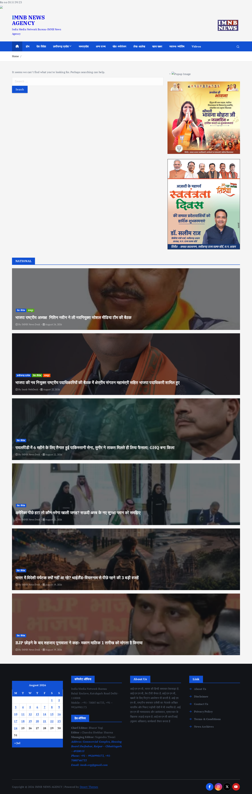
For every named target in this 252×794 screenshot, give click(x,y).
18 (23, 721)
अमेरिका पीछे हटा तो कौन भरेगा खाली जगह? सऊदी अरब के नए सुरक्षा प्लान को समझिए (77, 512)
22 (51, 721)
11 (23, 714)
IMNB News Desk (31, 324)
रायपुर (30, 310)
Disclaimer (201, 696)
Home (15, 56)
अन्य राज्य (101, 46)
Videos (196, 46)
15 (51, 714)
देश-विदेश (41, 46)
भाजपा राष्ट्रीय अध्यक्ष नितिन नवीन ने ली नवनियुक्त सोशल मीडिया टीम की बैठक (73, 317)
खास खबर (157, 46)
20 (37, 721)
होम (27, 46)
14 (44, 714)
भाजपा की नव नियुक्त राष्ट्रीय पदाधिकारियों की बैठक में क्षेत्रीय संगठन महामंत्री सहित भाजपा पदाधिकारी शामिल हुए (97, 382)
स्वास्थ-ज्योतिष (176, 46)
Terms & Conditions (207, 719)
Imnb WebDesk (30, 389)
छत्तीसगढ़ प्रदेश (61, 46)
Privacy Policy (203, 711)
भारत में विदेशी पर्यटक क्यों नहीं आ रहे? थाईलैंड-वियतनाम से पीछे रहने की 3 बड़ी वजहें (77, 577)
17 (15, 721)
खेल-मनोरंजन (119, 46)
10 (15, 714)
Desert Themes (89, 787)
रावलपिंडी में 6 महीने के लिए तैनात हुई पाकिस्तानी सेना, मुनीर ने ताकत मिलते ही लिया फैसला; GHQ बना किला (94, 447)
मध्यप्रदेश (84, 46)
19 (30, 721)
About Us (200, 689)
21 (44, 721)
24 (15, 728)
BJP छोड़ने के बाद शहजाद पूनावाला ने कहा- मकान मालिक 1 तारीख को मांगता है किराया (79, 642)
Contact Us (201, 704)
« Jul (17, 743)
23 (59, 721)
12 (30, 714)
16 (59, 714)
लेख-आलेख (139, 46)
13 (37, 714)
